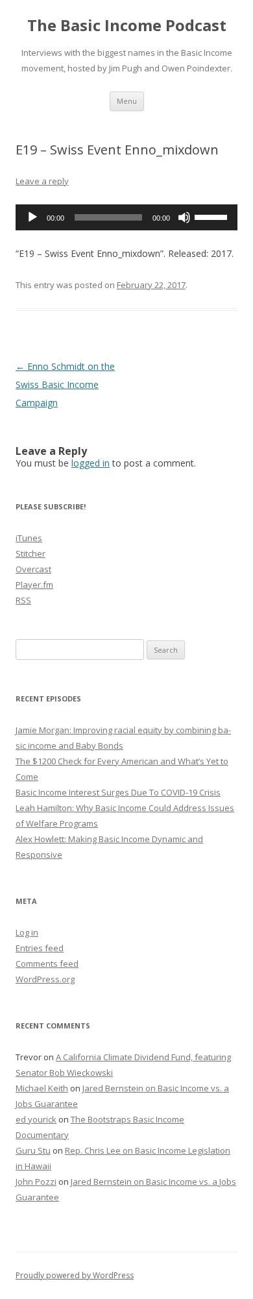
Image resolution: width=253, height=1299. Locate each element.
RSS (23, 600)
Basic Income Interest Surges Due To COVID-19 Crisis (118, 792)
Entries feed (40, 948)
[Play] (32, 217)
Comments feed (47, 963)
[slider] (213, 216)
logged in (90, 463)
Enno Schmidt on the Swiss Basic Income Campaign (65, 384)
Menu (127, 101)
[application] (126, 217)
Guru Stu (33, 1150)
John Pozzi (36, 1181)
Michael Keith (42, 1088)
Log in (27, 932)
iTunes (29, 538)
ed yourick (36, 1119)
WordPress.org (45, 979)
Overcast (33, 569)
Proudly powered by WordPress (75, 1275)
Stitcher (30, 553)
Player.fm (34, 584)
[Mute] (184, 217)
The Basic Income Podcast (126, 26)
